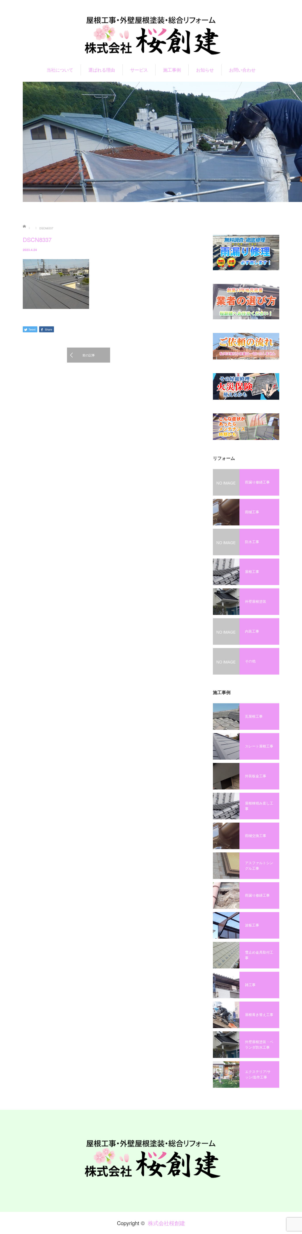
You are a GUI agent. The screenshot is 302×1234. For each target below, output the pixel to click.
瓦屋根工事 (254, 716)
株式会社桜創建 (166, 1223)
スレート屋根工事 (259, 746)
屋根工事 (252, 571)
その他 (250, 661)
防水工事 (252, 541)
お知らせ (205, 70)
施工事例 (172, 70)
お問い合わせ (242, 70)
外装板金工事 (255, 775)
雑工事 (250, 984)
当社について (60, 70)
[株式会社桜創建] (151, 35)
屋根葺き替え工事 (259, 1014)
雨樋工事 (252, 511)
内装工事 (252, 631)
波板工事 (252, 925)
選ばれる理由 (101, 70)
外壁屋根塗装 (255, 601)
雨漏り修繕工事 (257, 482)
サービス (139, 70)
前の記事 (88, 355)
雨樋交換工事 (255, 835)
